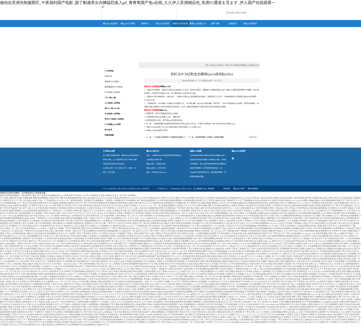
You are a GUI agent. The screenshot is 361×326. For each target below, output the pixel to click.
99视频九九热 (159, 307)
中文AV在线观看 (313, 261)
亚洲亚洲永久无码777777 (67, 274)
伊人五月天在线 (20, 325)
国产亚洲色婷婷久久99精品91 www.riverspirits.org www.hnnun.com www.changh (72, 269)
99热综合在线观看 (99, 292)
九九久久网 (14, 297)
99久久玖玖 (37, 289)
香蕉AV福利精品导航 (123, 271)
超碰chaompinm (241, 322)
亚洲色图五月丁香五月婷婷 (245, 238)
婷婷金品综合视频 (60, 317)
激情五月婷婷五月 (23, 269)
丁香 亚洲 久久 (353, 211)
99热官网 (264, 317)
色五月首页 (44, 236)
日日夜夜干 (131, 236)
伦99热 (16, 256)
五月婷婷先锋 (199, 314)
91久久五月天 (128, 218)
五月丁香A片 (18, 254)
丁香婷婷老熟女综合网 (94, 266)
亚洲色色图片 (99, 309)
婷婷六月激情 (130, 205)
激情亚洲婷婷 (15, 211)
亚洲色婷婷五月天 (287, 304)
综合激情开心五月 (146, 251)
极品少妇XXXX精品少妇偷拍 (242, 261)
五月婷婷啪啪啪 (220, 251)
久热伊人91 (172, 299)
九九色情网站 (351, 261)
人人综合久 (306, 203)
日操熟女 (11, 276)
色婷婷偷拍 (85, 292)
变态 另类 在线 (338, 269)
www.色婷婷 (219, 226)
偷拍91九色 (37, 200)
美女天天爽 (160, 198)
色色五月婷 (333, 307)
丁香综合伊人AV (58, 211)
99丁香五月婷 (249, 312)
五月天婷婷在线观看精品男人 (332, 218)
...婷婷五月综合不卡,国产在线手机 (31, 243)
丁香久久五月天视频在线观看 (95, 259)
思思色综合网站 (64, 238)
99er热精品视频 (204, 203)
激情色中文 (240, 271)
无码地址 (57, 322)
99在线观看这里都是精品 (75, 279)
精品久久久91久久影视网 (16, 266)
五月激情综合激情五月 (117, 322)
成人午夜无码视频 (259, 208)
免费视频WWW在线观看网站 (82, 325)
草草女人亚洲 (237, 307)
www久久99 (20, 236)
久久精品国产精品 (352, 228)
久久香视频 (239, 274)
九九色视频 (36, 213)
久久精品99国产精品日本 (294, 241)
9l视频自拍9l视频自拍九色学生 (339, 249)
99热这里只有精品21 (211, 317)
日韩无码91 (201, 312)
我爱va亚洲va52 (125, 284)
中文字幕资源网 (289, 269)
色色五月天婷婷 (7, 213)
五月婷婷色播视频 (302, 259)
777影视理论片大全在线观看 (47, 218)
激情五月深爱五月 (117, 287)
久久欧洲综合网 (50, 238)
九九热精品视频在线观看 (27, 276)
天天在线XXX (108, 254)
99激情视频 (36, 287)
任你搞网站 (219, 241)
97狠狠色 (287, 294)
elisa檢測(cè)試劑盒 (112, 103)
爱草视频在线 (101, 203)
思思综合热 (175, 213)
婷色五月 (199, 198)
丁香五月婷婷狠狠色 (86, 264)
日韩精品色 (320, 249)
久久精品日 (326, 302)
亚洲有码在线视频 (282, 228)
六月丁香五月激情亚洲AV (201, 226)
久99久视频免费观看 (275, 236)
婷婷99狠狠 (38, 251)
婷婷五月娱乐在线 (347, 304)
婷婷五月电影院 (49, 208)
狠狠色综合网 (92, 251)
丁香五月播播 (132, 241)
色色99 (286, 251)
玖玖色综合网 (321, 307)
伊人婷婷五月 (11, 322)
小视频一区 (269, 256)
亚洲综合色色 (237, 259)
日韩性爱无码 (253, 287)
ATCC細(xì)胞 (110, 97)
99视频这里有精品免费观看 (165, 304)
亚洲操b (182, 317)
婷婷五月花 (175, 233)
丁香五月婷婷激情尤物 (308, 231)
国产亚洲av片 (120, 274)
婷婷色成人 (66, 216)
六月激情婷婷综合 (46, 226)
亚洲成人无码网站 (151, 279)
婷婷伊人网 (169, 223)
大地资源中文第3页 (204, 304)
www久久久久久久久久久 (112, 294)
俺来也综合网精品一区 (220, 307)
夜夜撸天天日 (52, 304)
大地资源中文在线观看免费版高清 (167, 243)
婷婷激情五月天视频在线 (175, 203)
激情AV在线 (32, 233)
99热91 (136, 314)
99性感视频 (351, 213)
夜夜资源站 (201, 254)
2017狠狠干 (55, 216)
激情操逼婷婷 (295, 302)
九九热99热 (300, 261)
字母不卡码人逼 (94, 312)
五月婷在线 (320, 314)
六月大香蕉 (84, 299)
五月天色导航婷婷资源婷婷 (167, 320)
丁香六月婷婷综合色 (196, 249)
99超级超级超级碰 (134, 282)
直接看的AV (293, 213)
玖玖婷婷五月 (179, 294)
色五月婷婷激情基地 (198, 266)
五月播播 (169, 312)
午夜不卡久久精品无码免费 (100, 249)
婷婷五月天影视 (197, 297)
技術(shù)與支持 (180, 23)
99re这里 (115, 307)
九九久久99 (73, 249)
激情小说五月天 (312, 251)
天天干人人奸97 (325, 279)
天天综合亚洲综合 (236, 251)
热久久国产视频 (194, 317)
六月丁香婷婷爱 (12, 292)
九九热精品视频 (259, 274)
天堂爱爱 (40, 297)
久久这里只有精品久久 (347, 208)
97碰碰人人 (94, 226)
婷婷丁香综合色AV (277, 279)
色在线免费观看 (168, 205)
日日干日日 (25, 256)
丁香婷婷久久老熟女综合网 (169, 269)
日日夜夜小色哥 (64, 259)
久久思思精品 (127, 302)
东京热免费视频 (223, 276)
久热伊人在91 (107, 271)
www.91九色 (278, 223)
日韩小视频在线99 (212, 284)
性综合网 (314, 299)
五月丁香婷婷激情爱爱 (31, 320)
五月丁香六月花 (268, 284)
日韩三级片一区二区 (346, 246)
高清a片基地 (113, 198)
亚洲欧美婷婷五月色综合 (341, 274)
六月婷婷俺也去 (173, 307)
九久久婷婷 (21, 282)
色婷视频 (280, 314)
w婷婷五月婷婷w (237, 205)
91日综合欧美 (236, 233)
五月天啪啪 (231, 203)
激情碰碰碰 (248, 279)
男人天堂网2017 (167, 241)
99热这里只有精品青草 (80, 246)
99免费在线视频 (333, 241)
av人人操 (298, 312)
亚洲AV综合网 (155, 236)
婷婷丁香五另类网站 (86, 320)
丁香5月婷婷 (92, 307)
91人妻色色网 (86, 243)
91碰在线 (291, 309)
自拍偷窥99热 (97, 246)
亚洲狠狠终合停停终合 (290, 249)
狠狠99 (230, 274)
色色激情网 (116, 218)
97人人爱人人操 (255, 269)
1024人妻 (42, 276)
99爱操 (158, 233)
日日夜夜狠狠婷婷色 (72, 198)
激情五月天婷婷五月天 (46, 312)
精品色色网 (168, 292)
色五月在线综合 (118, 282)
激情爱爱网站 (137, 279)
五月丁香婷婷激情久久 (336, 211)
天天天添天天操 (326, 266)
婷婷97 (210, 205)
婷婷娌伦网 (335, 256)
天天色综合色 (17, 231)
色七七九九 (282, 246)
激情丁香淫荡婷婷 (338, 287)
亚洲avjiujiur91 (51, 302)
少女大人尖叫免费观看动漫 (201, 241)
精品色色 (83, 249)
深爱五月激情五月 (282, 211)
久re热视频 (142, 287)
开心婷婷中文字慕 (337, 231)
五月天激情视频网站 (311, 302)
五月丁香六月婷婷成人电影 (337, 292)
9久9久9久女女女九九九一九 (273, 309)
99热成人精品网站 (334, 314)
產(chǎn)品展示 (163, 23)
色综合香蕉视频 (135, 317)
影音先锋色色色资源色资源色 (204, 256)
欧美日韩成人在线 (340, 294)
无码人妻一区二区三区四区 (224, 299)
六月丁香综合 (264, 289)
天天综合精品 (203, 307)
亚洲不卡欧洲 (352, 269)
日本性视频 (297, 266)
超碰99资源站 (315, 205)
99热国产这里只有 (327, 299)
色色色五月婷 (172, 317)
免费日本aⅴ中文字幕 (18, 241)
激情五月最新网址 (267, 218)
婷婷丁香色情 (244, 211)
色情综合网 (138, 284)
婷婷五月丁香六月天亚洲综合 (194, 274)
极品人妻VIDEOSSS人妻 (343, 297)
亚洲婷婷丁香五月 (21, 223)
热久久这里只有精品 (92, 208)
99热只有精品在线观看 (306, 274)
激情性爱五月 (44, 211)
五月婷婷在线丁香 (114, 314)
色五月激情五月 (81, 226)
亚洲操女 (329, 216)
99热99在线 (136, 312)
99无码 (54, 254)
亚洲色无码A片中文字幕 (169, 264)
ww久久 (64, 249)
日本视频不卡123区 (199, 223)
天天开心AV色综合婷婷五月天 (251, 304)
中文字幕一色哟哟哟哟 (236, 287)
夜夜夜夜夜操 (20, 233)
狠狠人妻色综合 (307, 249)
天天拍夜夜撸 (255, 284)
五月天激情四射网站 (192, 251)
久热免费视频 (32, 236)
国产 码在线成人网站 (170, 259)
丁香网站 (172, 266)
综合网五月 (296, 292)
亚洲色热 (145, 292)
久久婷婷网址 (265, 271)
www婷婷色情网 (327, 271)
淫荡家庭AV (281, 221)
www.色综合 (41, 228)
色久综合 (72, 264)
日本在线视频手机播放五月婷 (37, 254)
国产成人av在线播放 (296, 284)
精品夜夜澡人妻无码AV (82, 309)
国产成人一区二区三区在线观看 (197, 246)
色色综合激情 (156, 292)
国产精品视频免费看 (146, 200)
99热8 (316, 223)
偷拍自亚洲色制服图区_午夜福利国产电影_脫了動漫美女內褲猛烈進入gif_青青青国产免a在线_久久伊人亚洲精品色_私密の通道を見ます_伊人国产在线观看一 (137, 2)
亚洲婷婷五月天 (62, 325)
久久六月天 (175, 216)
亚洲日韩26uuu (139, 203)
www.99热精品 (348, 276)
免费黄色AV (239, 266)
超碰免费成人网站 (144, 304)
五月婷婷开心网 (252, 292)
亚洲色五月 (338, 236)
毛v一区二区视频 (240, 317)
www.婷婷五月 (347, 312)
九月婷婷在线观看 (178, 249)
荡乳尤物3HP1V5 (316, 304)
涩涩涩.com (314, 282)
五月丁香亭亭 (208, 200)
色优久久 (248, 259)
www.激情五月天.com (195, 294)
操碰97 (111, 292)
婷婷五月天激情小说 (257, 241)
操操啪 (47, 284)
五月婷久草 (139, 299)
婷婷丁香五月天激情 (211, 218)
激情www (148, 243)
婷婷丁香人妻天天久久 (115, 241)
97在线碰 (178, 292)
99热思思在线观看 (182, 223)
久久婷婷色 (209, 198)
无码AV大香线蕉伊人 (64, 226)
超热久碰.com (53, 243)
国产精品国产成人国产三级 (19, 208)
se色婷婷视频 (303, 226)
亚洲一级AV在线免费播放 (204, 238)
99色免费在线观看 (159, 221)
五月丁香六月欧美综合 (59, 236)
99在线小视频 (266, 231)
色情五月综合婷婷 (183, 284)
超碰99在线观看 (20, 205)
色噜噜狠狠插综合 (209, 287)
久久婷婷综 (294, 320)
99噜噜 (234, 276)
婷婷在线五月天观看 (88, 274)
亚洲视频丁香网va (125, 233)
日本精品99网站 (283, 200)
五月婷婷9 (331, 208)
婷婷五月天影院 (341, 243)
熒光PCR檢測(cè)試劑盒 (114, 119)
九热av (75, 282)
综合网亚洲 (45, 221)
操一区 (8, 289)
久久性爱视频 (222, 294)
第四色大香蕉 (265, 205)
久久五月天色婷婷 (121, 238)
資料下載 (215, 23)
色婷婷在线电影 (168, 228)
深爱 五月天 (269, 259)
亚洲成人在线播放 (117, 236)
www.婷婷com (257, 211)
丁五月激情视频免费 (301, 294)
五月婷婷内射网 (92, 238)
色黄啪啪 (86, 289)
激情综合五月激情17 (217, 274)
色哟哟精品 (185, 320)
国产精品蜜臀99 (216, 223)
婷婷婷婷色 (351, 218)
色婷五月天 (186, 271)
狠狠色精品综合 (226, 266)
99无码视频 (277, 294)
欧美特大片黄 (309, 236)
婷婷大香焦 (76, 259)
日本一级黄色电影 (93, 254)
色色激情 (165, 249)
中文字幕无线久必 (17, 309)
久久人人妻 (313, 243)
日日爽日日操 (196, 218)
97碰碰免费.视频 (29, 198)
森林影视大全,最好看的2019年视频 (314, 276)
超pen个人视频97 (295, 246)
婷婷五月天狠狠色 (155, 302)
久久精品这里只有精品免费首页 (300, 307)
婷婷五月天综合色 (102, 205)
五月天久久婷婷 (103, 218)
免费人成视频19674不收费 (247, 218)
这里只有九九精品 (186, 299)
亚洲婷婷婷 (321, 309)
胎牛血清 (108, 130)
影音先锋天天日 (190, 243)
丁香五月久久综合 (114, 223)
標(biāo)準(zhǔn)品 (112, 108)
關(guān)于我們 (128, 23)
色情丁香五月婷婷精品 (297, 271)
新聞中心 (145, 23)
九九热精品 (107, 312)
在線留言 (232, 23)
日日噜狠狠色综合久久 (305, 309)
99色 (244, 233)
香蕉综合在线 (186, 264)
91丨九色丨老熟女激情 (240, 208)
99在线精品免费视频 (58, 203)
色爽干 (160, 294)
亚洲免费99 (338, 228)
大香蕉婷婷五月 (197, 259)
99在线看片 (91, 297)
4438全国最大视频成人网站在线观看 (94, 282)
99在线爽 (302, 221)
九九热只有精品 (125, 261)
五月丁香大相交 (324, 269)
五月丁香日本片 (236, 302)
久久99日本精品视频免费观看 (168, 200)
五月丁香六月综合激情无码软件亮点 (32, 203)
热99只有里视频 (208, 309)
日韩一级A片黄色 (130, 276)
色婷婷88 (7, 254)
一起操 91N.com (150, 282)
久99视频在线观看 (106, 274)
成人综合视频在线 (100, 287)
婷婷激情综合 (275, 317)
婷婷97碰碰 (202, 205)
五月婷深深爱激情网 (129, 264)
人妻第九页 (10, 282)
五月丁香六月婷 (163, 322)
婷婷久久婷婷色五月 (264, 251)
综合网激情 (216, 216)
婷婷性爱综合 (242, 264)
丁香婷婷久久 (134, 246)
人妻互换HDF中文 (183, 228)
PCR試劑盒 (109, 71)
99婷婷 (151, 274)
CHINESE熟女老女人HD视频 (339, 309)
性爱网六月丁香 (21, 259)
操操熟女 (225, 261)
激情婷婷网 (127, 314)
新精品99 (42, 233)
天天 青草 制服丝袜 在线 (10, 198)
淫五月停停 (327, 284)
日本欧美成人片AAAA (315, 241)
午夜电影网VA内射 (324, 221)
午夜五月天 (50, 297)
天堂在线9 (26, 200)
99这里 (155, 213)
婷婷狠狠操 (184, 226)
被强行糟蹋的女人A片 (118, 259)
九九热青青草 (236, 279)
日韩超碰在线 (221, 198)
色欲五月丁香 (320, 238)
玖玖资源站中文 (288, 274)
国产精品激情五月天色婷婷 (259, 294)
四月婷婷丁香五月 (29, 261)
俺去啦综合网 (119, 226)
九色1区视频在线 (340, 203)
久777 (313, 287)
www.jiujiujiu (296, 200)
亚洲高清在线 (337, 254)
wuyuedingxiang (271, 304)
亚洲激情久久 (106, 226)
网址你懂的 (138, 271)
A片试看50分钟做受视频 (25, 249)
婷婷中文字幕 (234, 228)
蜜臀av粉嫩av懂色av (312, 200)
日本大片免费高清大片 (290, 203)
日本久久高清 (142, 236)
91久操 (54, 266)
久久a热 (240, 256)
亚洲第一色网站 (353, 299)
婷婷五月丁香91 (273, 274)
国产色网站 (149, 198)
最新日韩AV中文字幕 (148, 264)
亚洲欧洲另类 (37, 307)
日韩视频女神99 (235, 198)
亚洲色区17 (105, 228)
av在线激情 (185, 259)
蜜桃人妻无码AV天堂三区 (65, 320)
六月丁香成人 (65, 304)
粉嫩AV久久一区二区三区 (302, 211)
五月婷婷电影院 (33, 282)
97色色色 (300, 264)
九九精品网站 (319, 292)
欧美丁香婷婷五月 (229, 200)
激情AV (234, 309)
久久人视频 (338, 284)
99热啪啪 (295, 228)
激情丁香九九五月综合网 (67, 299)
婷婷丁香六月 (35, 223)
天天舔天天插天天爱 (282, 266)
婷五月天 (341, 264)
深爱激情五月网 (303, 287)
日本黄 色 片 (161, 266)
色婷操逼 (264, 287)
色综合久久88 (197, 320)
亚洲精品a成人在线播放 (267, 213)
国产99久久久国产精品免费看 (24, 274)
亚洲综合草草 (32, 226)
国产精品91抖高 (297, 251)
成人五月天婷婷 (237, 213)
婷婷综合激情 (135, 297)
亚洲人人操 (224, 221)
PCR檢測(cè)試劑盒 (112, 92)
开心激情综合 (62, 289)
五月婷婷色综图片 (311, 266)
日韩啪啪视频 (250, 226)
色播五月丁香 (80, 312)
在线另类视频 (321, 233)
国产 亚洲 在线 (92, 261)
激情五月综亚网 (148, 320)
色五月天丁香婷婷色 (46, 261)
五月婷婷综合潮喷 (132, 320)
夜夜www (22, 322)
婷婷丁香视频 (241, 231)
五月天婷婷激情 (230, 304)
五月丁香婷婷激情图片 (219, 213)
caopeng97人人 (174, 271)
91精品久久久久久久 (237, 246)
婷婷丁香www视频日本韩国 (340, 233)
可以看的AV (334, 322)
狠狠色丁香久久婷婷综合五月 (152, 276)
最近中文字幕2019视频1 (10, 302)
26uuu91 (100, 297)
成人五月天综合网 (25, 271)
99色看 (104, 302)
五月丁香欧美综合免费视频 (346, 216)
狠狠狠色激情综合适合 (258, 203)
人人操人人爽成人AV (256, 297)
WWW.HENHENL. (220, 246)
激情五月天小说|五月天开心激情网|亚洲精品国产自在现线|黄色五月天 (145, 256)
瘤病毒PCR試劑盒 (112, 81)
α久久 (179, 256)
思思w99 (262, 216)
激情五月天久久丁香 (12, 200)
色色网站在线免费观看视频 (297, 299)
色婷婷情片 (191, 279)
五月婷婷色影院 (208, 302)
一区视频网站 (63, 307)
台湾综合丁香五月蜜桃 (284, 243)
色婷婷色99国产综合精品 (72, 294)
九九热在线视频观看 (40, 294)
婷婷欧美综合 (157, 223)
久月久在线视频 (229, 320)
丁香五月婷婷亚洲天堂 (13, 246)
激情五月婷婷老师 (152, 249)
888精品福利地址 (221, 205)
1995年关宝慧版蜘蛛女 (323, 228)
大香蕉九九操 (291, 314)
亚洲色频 (186, 256)
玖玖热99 (127, 223)
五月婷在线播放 (16, 279)
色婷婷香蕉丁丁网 (347, 226)
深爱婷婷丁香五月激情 (32, 238)
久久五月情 (36, 208)
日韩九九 (41, 249)
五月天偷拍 (109, 213)
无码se (73, 236)
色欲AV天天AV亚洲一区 (323, 320)
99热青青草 (53, 271)
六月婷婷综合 (302, 208)
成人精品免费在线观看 (298, 205)
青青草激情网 (247, 228)
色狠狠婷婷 (228, 292)
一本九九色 (11, 216)
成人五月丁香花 (290, 238)
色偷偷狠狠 (131, 287)
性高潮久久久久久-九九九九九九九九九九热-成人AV (292, 322)
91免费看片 (213, 221)
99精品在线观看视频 (46, 274)
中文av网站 (281, 284)
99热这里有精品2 (86, 205)
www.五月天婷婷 (341, 266)
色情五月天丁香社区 (141, 223)
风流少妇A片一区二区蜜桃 (107, 264)
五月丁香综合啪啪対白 (87, 231)
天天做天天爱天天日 (22, 307)
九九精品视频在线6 (202, 216)
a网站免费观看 (157, 312)
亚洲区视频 (249, 251)
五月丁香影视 (228, 231)
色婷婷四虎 (164, 254)
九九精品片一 (323, 274)
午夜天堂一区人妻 (253, 266)
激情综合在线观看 (229, 289)
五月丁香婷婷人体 (300, 282)
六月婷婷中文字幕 (279, 205)
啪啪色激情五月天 (114, 309)
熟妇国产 (146, 312)
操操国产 (51, 299)
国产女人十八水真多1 (254, 256)
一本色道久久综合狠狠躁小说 (256, 307)
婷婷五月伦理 (187, 233)
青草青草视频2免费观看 (309, 213)
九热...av (138, 218)
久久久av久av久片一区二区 (148, 205)
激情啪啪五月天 (140, 261)
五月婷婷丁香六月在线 (288, 276)
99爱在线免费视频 (167, 211)
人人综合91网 (203, 279)
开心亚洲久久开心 (70, 205)
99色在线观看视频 (212, 261)
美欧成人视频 (316, 226)
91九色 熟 (228, 223)
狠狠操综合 (243, 309)
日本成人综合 (161, 251)
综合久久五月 (141, 228)
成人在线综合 (306, 320)
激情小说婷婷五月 (37, 259)
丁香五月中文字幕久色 (23, 251)
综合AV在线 (326, 261)
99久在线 (272, 200)
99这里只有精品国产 (295, 256)
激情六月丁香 (231, 241)
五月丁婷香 (162, 271)
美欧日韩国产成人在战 (144, 233)
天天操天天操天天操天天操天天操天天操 (219, 211)
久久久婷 (278, 251)
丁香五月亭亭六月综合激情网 (40, 322)
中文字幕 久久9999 (227, 264)
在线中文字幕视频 (152, 289)
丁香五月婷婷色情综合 (69, 243)
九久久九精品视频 (349, 241)
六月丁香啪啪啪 (245, 200)
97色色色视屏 (78, 238)
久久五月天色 (313, 271)
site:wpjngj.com (308, 233)
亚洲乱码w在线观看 (197, 282)
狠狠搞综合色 (23, 216)
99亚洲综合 (62, 208)
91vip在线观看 (241, 284)
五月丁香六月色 (224, 243)
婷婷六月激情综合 (28, 297)
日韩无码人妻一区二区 (220, 279)
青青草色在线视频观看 (108, 231)
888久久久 (38, 271)
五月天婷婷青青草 (27, 228)
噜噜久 (78, 276)
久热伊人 (311, 221)
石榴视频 (196, 302)
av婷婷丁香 (230, 249)
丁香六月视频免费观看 (342, 289)
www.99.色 (315, 294)
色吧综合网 (243, 241)
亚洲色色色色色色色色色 (144, 266)
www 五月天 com (175, 251)
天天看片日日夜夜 (135, 254)
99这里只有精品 (226, 269)
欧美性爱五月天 (347, 282)
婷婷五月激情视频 (65, 312)
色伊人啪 (86, 198)
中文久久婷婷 (108, 256)
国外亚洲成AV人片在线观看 (318, 254)
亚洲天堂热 (340, 271)
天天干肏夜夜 (214, 289)
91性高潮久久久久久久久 (119, 279)
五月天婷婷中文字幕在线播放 (72, 271)
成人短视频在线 (151, 208)
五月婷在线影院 (119, 221)
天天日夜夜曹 (250, 213)
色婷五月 (226, 208)
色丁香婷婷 (240, 249)
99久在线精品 (224, 259)
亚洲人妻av (49, 231)
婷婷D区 (146, 317)
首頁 (207, 65)
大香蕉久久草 (323, 287)
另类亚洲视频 (105, 307)
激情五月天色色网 (324, 289)
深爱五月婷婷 (73, 211)
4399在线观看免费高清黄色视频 (177, 302)
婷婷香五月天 (33, 325)
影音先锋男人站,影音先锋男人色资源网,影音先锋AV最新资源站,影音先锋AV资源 (303, 198)
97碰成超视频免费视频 (182, 238)
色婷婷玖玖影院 (172, 226)
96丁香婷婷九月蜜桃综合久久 (71, 254)
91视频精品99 (53, 276)
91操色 (269, 264)
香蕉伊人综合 (104, 299)
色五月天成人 (239, 223)
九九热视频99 (154, 228)
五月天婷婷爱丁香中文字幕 (279, 282)
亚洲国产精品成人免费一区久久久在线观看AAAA (84, 322)
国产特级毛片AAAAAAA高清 (167, 274)
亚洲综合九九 (222, 302)
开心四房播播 (350, 254)
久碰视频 (141, 322)
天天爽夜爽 (237, 312)
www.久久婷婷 (262, 312)
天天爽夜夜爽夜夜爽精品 (291, 216)
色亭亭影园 (222, 254)
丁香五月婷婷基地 (311, 218)
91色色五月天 (307, 223)
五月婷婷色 (336, 276)
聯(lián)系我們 (250, 23)
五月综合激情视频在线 (68, 266)
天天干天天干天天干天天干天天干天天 (79, 213)
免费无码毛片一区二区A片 (116, 297)
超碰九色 (274, 307)
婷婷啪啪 (46, 223)
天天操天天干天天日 (234, 226)
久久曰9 (246, 243)
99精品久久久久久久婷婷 (145, 269)
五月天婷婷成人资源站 (141, 213)
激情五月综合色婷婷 (90, 228)
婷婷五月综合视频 (227, 271)
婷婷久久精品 (306, 228)
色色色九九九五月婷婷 (22, 289)
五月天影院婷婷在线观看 (174, 261)
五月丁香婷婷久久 (109, 208)
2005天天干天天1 (341, 221)
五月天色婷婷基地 (155, 203)
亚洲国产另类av (220, 228)
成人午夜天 (50, 292)
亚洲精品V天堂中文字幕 (94, 223)
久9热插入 (50, 256)
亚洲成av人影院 (155, 261)
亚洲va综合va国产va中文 (155, 284)
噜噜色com (210, 249)
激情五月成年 (121, 254)
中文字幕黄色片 (130, 294)
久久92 (204, 289)
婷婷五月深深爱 (75, 208)
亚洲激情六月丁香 (17, 226)
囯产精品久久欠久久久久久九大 (118, 266)
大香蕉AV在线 (122, 289)
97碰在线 (34, 256)
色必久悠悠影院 (100, 243)
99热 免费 (56, 205)
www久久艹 (131, 226)
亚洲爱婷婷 (255, 243)
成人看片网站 (11, 284)
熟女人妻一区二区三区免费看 (271, 299)
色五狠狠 (111, 269)
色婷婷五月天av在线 (109, 261)
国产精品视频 (79, 261)
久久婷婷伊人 (28, 299)
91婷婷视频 (262, 226)
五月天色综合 (117, 205)
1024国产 (209, 322)
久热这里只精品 (283, 292)
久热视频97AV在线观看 (98, 236)
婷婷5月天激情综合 (167, 208)
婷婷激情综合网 (125, 203)
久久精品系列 (211, 259)
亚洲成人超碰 (252, 271)
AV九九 (255, 282)
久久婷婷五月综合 (348, 322)
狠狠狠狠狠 (43, 198)
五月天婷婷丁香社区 (305, 317)
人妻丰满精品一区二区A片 (125, 216)
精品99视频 (82, 236)
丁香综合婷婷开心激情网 (314, 312)
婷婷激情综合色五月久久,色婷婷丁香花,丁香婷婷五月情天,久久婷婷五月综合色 (81, 233)
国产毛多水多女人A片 (39, 216)
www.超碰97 (47, 320)
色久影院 (189, 314)
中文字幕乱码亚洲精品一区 (125, 251)
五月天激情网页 (331, 304)
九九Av (248, 274)
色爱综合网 (344, 302)
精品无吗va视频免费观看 (122, 299)
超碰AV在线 (32, 264)
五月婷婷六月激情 (306, 314)
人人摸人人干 (114, 302)
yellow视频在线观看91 (258, 322)
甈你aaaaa (165, 289)
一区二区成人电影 (196, 322)
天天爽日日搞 (183, 266)
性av (46, 271)
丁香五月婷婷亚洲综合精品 (122, 228)
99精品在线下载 (55, 198)
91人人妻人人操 (136, 208)
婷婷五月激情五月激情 (330, 282)
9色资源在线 (332, 238)
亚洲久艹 (32, 312)
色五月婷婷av (40, 299)
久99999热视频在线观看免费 (205, 269)
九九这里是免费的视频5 (181, 289)
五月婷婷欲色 (74, 241)
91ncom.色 (229, 322)
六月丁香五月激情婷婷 (21, 287)
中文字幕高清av (333, 312)
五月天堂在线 (30, 279)
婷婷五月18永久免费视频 (156, 299)
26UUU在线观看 (115, 243)
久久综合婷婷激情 (30, 211)
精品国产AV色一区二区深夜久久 (258, 302)
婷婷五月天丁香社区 (271, 233)
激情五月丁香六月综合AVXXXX (42, 241)
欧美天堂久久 (350, 284)
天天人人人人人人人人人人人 (248, 314)
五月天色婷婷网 (106, 216)
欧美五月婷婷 (62, 297)
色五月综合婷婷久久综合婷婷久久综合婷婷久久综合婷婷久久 (255, 254)
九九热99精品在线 (161, 216)
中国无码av (307, 292)
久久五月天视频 (31, 246)
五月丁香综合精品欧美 (247, 289)
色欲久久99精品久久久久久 (270, 238)
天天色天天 (267, 266)
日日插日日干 (252, 205)
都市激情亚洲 (187, 216)
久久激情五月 (322, 322)
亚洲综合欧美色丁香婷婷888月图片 (302, 279)
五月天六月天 (45, 264)
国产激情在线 (93, 216)
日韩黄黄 (315, 203)
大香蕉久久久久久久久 (186, 205)
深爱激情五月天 (79, 216)
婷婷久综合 (66, 309)
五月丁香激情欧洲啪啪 (133, 243)
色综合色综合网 (260, 200)
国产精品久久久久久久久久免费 (220, 314)
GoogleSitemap (175, 189)
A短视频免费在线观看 (192, 200)
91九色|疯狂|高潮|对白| (33, 314)
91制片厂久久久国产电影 (177, 276)
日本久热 (283, 213)
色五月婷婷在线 (151, 211)
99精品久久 (237, 243)
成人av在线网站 (104, 221)
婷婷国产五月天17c (224, 238)
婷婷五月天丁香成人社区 (74, 284)
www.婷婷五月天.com (152, 218)
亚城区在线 (110, 289)
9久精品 (229, 297)
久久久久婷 (273, 226)
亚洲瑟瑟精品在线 (323, 317)
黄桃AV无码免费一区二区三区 (208, 231)
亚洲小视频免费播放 (88, 221)
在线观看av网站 (20, 264)
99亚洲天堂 (310, 256)
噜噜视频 (105, 304)
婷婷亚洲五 (27, 302)
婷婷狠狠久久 (49, 289)
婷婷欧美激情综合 (19, 312)
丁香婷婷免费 (82, 302)
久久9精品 (7, 251)
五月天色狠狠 (33, 221)
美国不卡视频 (163, 282)
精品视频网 (187, 292)
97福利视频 (213, 266)
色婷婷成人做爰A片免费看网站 (86, 304)
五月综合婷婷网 (187, 198)
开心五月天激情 (173, 198)
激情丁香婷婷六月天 (341, 317)
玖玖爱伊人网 (110, 246)
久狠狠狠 (94, 299)
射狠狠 (42, 256)
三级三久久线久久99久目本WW (194, 213)
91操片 (58, 213)
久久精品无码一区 (127, 231)
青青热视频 (239, 292)
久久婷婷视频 (275, 312)
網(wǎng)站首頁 (110, 23)
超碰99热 (220, 249)
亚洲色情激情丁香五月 (307, 269)
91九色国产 (45, 266)
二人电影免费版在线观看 (205, 233)
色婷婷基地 (274, 203)
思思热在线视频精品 (284, 259)
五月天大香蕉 (259, 221)
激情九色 (222, 256)
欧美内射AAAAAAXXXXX (131, 198)
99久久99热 (113, 284)
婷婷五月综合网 (297, 289)
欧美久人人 (161, 297)
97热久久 (353, 203)
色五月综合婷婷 (210, 236)
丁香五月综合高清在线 (97, 279)
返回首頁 (226, 189)
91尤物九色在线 (223, 309)
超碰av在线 (29, 218)
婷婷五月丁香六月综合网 (294, 254)
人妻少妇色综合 (47, 325)
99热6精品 (270, 221)
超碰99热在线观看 (186, 231)
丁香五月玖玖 (57, 284)
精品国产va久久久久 (138, 259)
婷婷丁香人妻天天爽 (69, 221)
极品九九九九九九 (99, 198)
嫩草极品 (290, 261)
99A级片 (247, 282)
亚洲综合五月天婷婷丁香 (313, 216)
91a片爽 (130, 269)
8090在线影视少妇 (324, 236)
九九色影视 (177, 246)
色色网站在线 (15, 299)
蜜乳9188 (168, 294)
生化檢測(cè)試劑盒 (112, 114)
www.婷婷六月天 (274, 241)
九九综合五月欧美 (250, 198)
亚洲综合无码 (236, 221)
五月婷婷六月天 (105, 251)
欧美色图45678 (136, 238)
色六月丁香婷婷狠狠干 (174, 314)
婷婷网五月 (62, 241)
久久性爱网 (254, 317)
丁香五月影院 (283, 320)
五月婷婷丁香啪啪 (122, 213)
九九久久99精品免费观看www (259, 223)
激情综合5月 (254, 309)
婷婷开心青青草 (57, 279)
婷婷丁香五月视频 (299, 297)
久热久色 (132, 322)
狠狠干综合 (207, 251)
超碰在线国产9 (236, 282)
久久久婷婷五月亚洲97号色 (333, 213)
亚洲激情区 (112, 203)
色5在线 (263, 282)
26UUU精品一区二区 (9, 228)
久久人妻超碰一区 (306, 238)
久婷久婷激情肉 (145, 216)
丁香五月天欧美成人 (287, 226)
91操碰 (270, 261)
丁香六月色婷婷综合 (121, 312)
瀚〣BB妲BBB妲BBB (65, 231)
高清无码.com (26, 292)
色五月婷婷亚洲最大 (147, 294)
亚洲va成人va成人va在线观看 (187, 309)
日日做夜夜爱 (92, 317)
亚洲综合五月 (241, 216)
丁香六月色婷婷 (270, 276)
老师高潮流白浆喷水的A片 (55, 314)
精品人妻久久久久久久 (147, 309)
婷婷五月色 (55, 294)
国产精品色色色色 (277, 287)
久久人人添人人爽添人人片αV (176, 218)
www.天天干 (197, 284)
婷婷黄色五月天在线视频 (189, 287)
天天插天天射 (273, 216)
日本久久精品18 (148, 297)
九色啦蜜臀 (291, 287)
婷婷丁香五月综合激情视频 (92, 241)
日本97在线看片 (53, 249)
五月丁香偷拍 (38, 302)
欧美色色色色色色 (166, 309)
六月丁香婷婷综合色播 (75, 251)
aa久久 (174, 322)
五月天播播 (292, 221)
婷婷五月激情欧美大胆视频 (320, 297)
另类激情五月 (147, 246)
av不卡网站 (87, 287)
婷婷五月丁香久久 (248, 236)
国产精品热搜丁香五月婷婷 (93, 314)
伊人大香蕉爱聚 (310, 246)
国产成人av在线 (228, 218)
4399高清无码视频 (177, 279)
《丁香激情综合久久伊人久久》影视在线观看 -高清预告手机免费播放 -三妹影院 (78, 200)
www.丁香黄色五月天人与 (324, 264)
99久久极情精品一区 (347, 205)
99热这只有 (195, 211)
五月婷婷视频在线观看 (35, 309)
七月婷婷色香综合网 (194, 261)
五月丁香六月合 (269, 314)
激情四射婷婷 (228, 216)
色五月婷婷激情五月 (129, 307)
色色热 (282, 307)
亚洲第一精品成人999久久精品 (281, 208)
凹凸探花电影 (346, 198)
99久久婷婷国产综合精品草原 (68, 287)
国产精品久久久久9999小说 (285, 231)
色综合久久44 (171, 287)
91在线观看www (261, 279)
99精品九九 (159, 287)
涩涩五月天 (123, 208)
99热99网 (55, 221)
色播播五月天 (201, 221)
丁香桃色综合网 (240, 269)
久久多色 (123, 317)
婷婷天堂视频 (347, 256)
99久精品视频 (223, 233)
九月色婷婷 (150, 322)
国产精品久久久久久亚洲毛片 (93, 211)
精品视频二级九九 (188, 307)
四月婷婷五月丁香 (77, 317)
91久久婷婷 (280, 256)
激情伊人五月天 (219, 203)
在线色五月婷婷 (63, 256)
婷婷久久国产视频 (281, 302)
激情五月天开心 (67, 276)
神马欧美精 (164, 213)
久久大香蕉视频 (183, 211)
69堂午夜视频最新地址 (263, 228)
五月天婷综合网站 (135, 211)
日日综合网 (340, 320)
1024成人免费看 (137, 289)
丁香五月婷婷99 (31, 317)
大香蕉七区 (122, 246)
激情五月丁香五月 (344, 200)
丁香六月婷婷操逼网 (342, 279)
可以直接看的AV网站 (60, 246)
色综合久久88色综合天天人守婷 (17, 304)
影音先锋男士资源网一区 (284, 264)
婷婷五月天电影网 (64, 261)
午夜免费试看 (253, 231)
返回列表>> (253, 137)
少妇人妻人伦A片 (344, 223)
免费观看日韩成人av (293, 236)
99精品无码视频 (98, 289)
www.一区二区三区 (62, 282)
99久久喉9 (184, 297)
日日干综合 (210, 294)
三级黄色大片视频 (55, 228)
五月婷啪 (221, 287)
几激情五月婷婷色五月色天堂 (127, 292)
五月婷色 (166, 233)
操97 (81, 266)
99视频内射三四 (144, 226)
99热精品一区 (158, 226)
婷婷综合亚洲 (288, 312)
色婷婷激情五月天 (13, 320)
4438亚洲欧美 (45, 317)
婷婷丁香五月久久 (330, 226)
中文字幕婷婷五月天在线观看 (289, 218)
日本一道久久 (48, 287)
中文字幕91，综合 (60, 264)
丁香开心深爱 (176, 254)
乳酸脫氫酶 (109, 135)
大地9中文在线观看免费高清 (323, 259)
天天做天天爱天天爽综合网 (278, 297)
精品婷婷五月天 (254, 246)
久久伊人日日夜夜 (71, 292)
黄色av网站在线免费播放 (71, 218)
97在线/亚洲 (187, 269)
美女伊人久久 (140, 302)
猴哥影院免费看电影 (12, 238)
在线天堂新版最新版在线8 (138, 221)
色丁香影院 (191, 203)
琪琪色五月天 (267, 243)
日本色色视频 (33, 266)
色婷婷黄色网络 (53, 309)
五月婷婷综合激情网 (207, 243)
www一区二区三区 (8, 271)
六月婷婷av (247, 221)
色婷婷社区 (158, 314)
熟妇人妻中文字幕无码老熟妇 (208, 208)
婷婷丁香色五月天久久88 (184, 312)
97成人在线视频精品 (186, 304)
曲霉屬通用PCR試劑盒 (114, 87)
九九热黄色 (320, 211)
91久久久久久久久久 (238, 294)
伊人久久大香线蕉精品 (137, 274)
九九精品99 (183, 322)
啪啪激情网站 (43, 279)
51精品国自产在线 (78, 307)
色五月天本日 (173, 297)
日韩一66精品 (89, 218)
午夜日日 (263, 198)
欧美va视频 (261, 261)
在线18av (241, 299)
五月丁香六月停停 (254, 249)
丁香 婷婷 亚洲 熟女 (185, 208)
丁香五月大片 (17, 314)
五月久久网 (189, 221)
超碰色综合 (242, 203)
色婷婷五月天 (102, 325)
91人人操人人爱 (151, 254)
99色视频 (196, 289)
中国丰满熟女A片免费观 (61, 223)
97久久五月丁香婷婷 (179, 282)
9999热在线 (253, 216)
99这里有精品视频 (77, 297)
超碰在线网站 (119, 249)
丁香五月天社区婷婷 (213, 320)
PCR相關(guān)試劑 (113, 124)
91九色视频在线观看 (213, 292)
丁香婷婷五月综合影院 (33, 231)
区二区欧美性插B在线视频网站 (109, 320)
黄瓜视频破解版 (328, 200)
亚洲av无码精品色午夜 (116, 211)
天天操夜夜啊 (338, 261)
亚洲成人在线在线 (203, 299)
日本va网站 (326, 294)
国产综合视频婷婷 (23, 213)
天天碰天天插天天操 (91, 276)
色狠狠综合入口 (227, 284)
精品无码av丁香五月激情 (111, 276)
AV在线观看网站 (326, 243)
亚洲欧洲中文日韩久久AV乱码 (176, 236)
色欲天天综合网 (100, 284)
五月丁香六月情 (151, 231)
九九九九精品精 (38, 304)
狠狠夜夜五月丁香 (330, 205)
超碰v (217, 200)
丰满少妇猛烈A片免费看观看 (30, 284)
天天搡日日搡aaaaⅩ (152, 238)
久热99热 (170, 284)
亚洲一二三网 (345, 238)
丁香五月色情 (48, 213)
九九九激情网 (47, 282)
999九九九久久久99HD (54, 251)
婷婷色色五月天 (93, 271)
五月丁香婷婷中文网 (280, 289)
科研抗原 (108, 76)
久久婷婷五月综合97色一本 (39, 205)
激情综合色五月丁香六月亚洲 (81, 203)
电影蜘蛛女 (78, 223)
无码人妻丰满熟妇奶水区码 (219, 312)
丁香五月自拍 (44, 246)
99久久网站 (349, 236)
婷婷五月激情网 (181, 241)
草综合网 (308, 264)
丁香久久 (9, 233)
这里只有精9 (279, 261)
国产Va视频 (198, 292)
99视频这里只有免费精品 (125, 200)
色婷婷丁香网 (106, 238)
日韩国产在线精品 (267, 292)
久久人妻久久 (38, 292)
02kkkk (100, 213)
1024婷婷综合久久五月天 (218, 282)
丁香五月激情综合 (67, 302)
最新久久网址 (226, 317)
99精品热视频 (74, 314)
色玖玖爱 (261, 236)
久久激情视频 (243, 320)
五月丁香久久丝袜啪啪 (291, 233)
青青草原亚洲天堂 (271, 249)
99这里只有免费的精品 (202, 228)
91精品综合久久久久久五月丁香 (17, 294)
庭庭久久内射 (146, 314)
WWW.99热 (269, 211)
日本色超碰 (51, 259)
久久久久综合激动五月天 (228, 236)
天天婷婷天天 (252, 299)
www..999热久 (240, 297)
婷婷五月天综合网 (328, 223)
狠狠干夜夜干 (189, 254)
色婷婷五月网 (301, 243)
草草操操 (218, 304)
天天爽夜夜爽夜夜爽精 (108, 317)
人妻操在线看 (150, 271)
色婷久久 (139, 231)
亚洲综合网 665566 (257, 264)
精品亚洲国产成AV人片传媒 (205, 264)
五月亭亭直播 (21, 221)
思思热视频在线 (254, 233)
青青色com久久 (145, 307)
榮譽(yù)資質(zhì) (198, 23)
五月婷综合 (211, 254)
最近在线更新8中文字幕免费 (250, 276)
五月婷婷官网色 (326, 251)
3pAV (34, 269)
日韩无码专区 (326, 203)
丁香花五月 (5, 231)
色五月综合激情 (269, 246)
